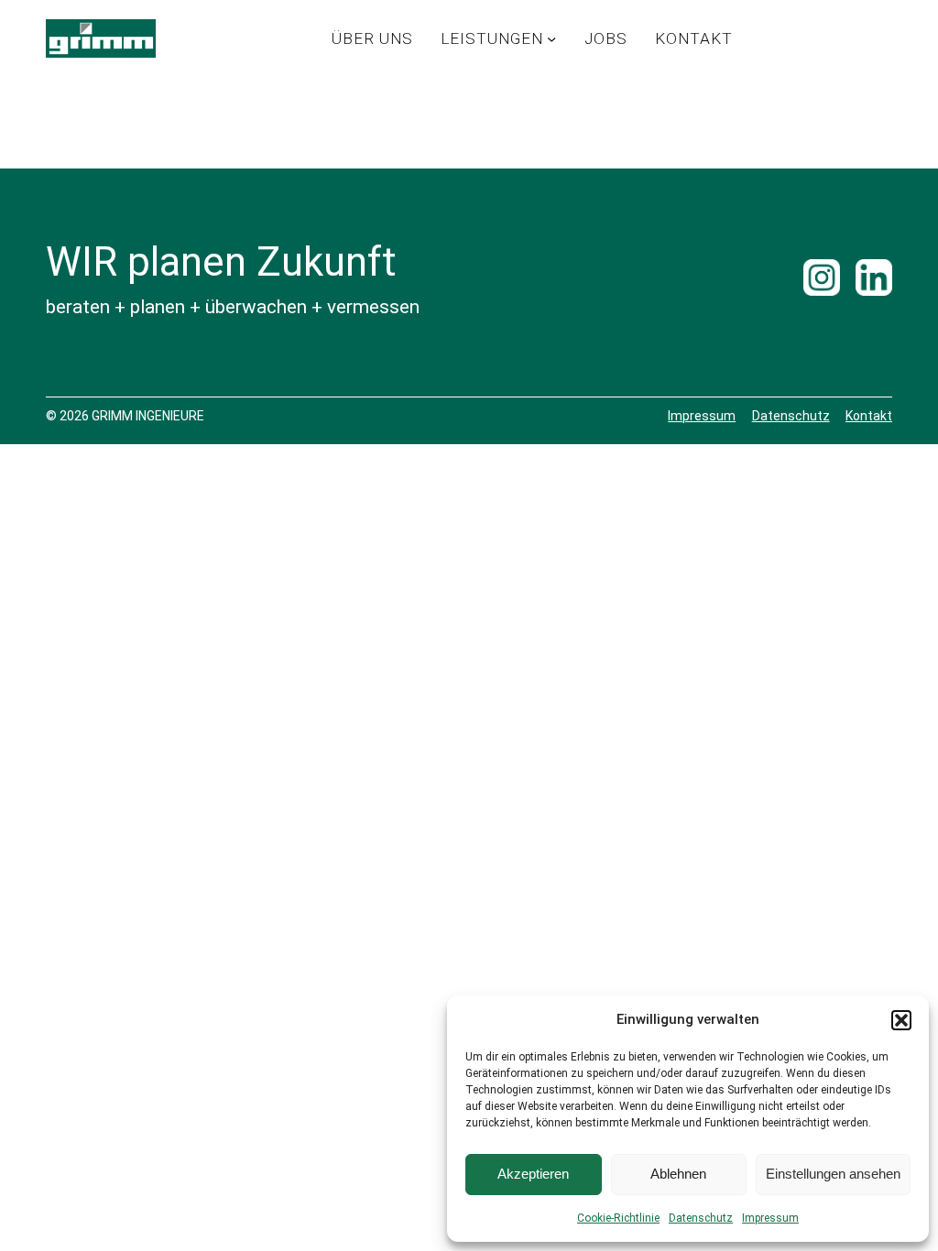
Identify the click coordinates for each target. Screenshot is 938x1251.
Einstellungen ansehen (833, 1173)
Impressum (770, 1218)
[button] (901, 1020)
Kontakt (868, 415)
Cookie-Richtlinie (618, 1218)
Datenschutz (701, 1218)
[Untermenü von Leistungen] (551, 38)
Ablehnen (678, 1173)
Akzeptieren (533, 1173)
